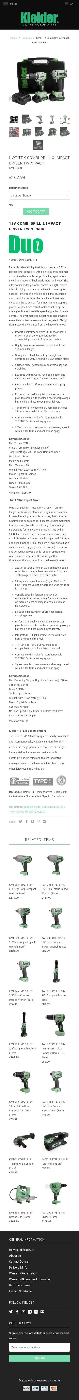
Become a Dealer (20, 1285)
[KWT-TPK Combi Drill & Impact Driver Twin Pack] (39, 80)
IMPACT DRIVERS (35, 811)
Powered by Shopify (48, 1380)
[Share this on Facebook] (25, 821)
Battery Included (18, 187)
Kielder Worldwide (20, 1291)
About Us (15, 1255)
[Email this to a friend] (43, 821)
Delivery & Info (18, 1267)
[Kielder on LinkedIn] (30, 1312)
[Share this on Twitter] (19, 821)
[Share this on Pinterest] (31, 821)
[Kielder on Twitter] (11, 1312)
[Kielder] (39, 18)
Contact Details (19, 1261)
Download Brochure (21, 1249)
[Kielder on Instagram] (36, 1312)
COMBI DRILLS (50, 806)
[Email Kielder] (42, 1312)
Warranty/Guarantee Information (30, 1279)
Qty (11, 204)
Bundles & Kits (32, 806)
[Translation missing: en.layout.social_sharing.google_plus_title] (37, 821)
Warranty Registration (23, 1273)
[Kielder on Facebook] (17, 1312)
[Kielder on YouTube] (23, 1312)
